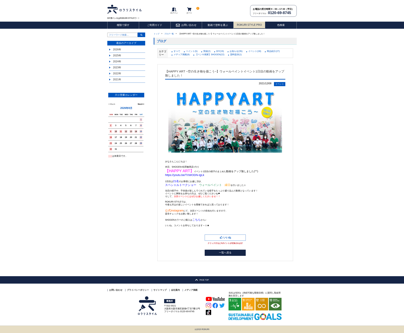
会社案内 (175, 290)
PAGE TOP (204, 280)
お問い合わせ (188, 25)
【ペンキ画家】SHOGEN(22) (209, 54)
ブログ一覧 (169, 34)
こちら (196, 219)
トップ (156, 34)
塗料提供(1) (236, 54)
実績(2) (207, 51)
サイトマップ (160, 290)
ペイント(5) (192, 51)
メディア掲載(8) (182, 54)
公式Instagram (174, 210)
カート (191, 10)
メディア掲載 (191, 290)
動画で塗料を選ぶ (218, 25)
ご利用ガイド (154, 25)
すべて (177, 51)
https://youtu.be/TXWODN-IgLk (184, 175)
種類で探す (123, 25)
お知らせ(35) (236, 51)
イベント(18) (254, 51)
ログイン (174, 13)
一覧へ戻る (225, 252)
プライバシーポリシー (138, 290)
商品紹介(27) (273, 51)
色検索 (281, 25)
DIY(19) (220, 51)
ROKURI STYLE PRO (249, 25)
